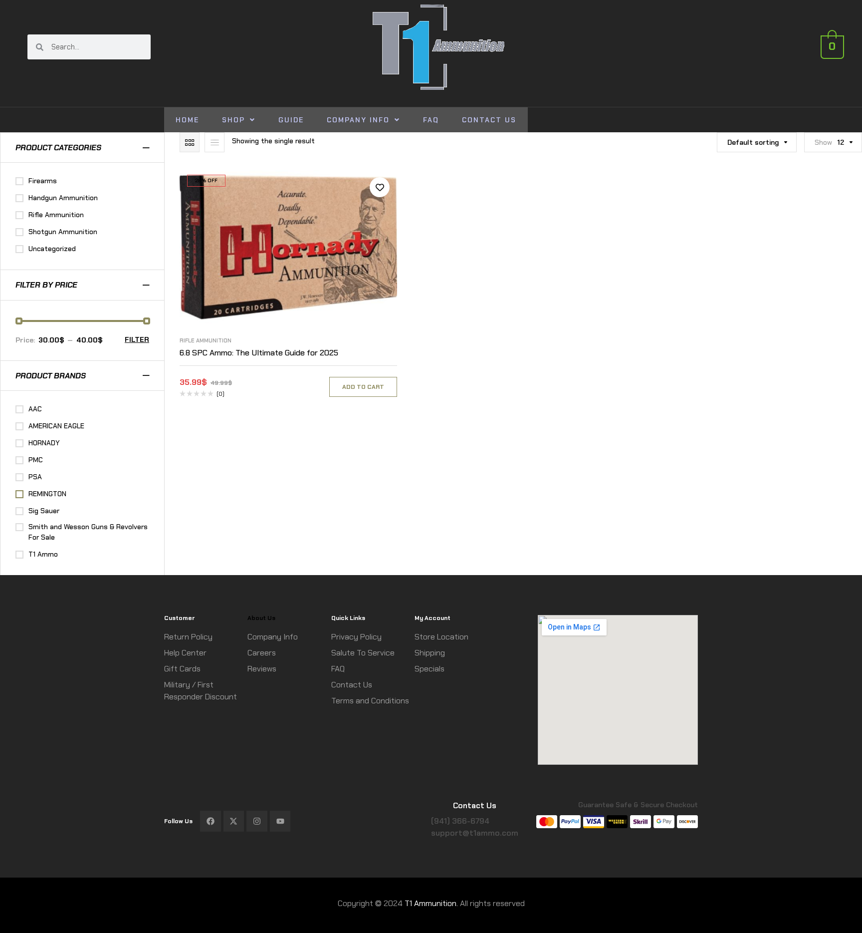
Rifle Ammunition (205, 340)
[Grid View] (190, 142)
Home (187, 119)
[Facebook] (210, 821)
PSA (35, 476)
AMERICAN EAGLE (56, 425)
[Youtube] (280, 821)
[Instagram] (256, 821)
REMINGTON (47, 493)
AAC (35, 408)
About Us (261, 618)
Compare (380, 210)
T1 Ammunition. (431, 903)
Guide (291, 119)
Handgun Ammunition (63, 197)
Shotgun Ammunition (62, 231)
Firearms (42, 180)
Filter (137, 339)
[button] (239, 119)
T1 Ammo (43, 554)
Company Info (358, 119)
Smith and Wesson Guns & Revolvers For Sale (88, 532)
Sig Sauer (43, 510)
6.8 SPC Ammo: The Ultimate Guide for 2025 (259, 352)
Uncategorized (52, 248)
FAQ (431, 119)
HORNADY (44, 442)
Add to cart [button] (363, 387)
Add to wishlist (380, 187)
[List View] (214, 142)
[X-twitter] (233, 821)
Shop (233, 119)
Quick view (380, 232)
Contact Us (489, 119)
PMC (35, 459)
